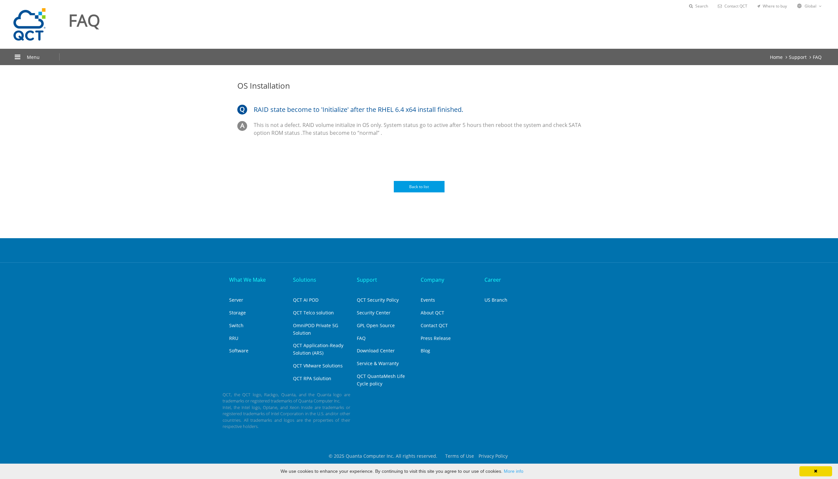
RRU (233, 338)
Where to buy (775, 6)
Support (798, 57)
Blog (425, 350)
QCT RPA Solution (312, 378)
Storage (237, 313)
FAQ (817, 57)
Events (428, 300)
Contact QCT (735, 6)
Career (492, 279)
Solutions (304, 279)
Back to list (419, 186)
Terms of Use (459, 456)
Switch (236, 325)
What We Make (247, 279)
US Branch (495, 300)
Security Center (374, 313)
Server (236, 300)
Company (432, 279)
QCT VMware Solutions (318, 366)
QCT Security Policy (378, 300)
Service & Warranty (378, 363)
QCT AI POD (306, 300)
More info (513, 471)
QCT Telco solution (313, 313)
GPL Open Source (376, 325)
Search (701, 6)
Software (238, 350)
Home (776, 57)
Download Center (376, 350)
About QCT (432, 313)
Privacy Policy (493, 456)
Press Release (436, 338)
